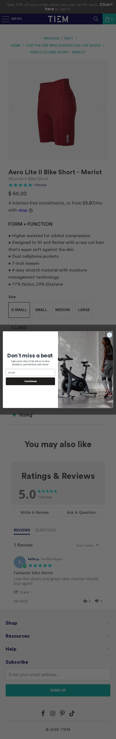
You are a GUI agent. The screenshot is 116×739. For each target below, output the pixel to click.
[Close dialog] (109, 334)
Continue (30, 381)
